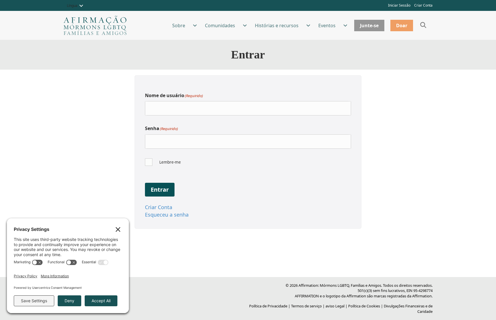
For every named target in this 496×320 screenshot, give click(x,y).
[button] (81, 6)
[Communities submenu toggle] (245, 25)
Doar (401, 25)
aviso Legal (335, 306)
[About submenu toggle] (195, 25)
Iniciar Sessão (399, 5)
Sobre (178, 25)
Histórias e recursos (277, 25)
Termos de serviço (306, 306)
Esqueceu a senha (167, 214)
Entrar (160, 189)
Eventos (327, 25)
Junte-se (369, 25)
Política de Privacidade (268, 306)
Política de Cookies (364, 306)
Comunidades (220, 25)
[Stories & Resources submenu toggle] (308, 25)
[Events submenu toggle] (345, 25)
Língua (72, 5)
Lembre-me (170, 162)
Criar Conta (423, 5)
